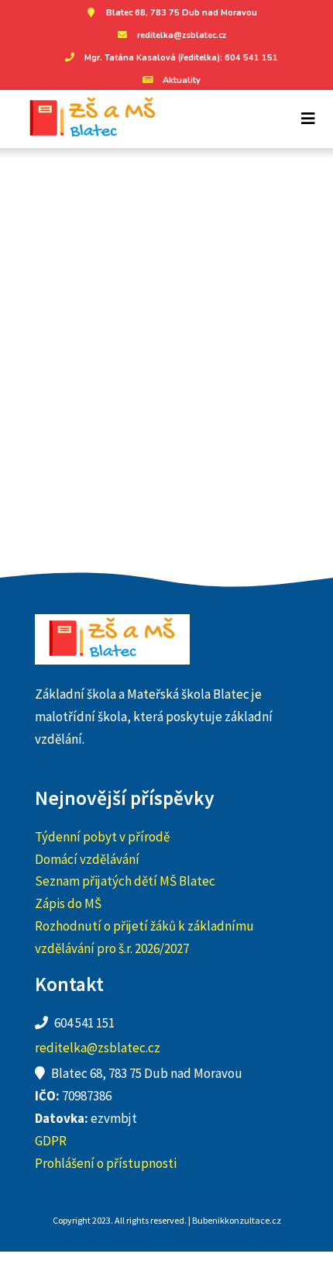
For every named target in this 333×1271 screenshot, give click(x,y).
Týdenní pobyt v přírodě (102, 836)
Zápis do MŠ (68, 903)
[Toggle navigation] (308, 118)
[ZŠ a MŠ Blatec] (87, 119)
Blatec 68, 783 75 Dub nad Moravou (181, 13)
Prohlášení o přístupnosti (106, 1163)
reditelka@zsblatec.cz (181, 35)
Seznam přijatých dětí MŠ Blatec (125, 880)
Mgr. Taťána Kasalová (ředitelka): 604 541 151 (181, 58)
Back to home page (166, 406)
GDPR (51, 1140)
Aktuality (182, 80)
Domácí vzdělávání (87, 859)
